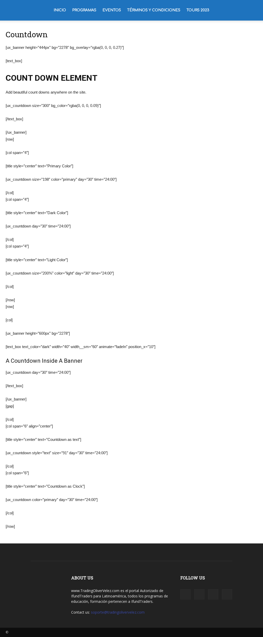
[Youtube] (227, 594)
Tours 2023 (197, 10)
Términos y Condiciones (153, 10)
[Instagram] (199, 594)
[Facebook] (185, 594)
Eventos (111, 10)
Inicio (60, 10)
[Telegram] (213, 594)
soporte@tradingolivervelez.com (118, 612)
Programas (84, 10)
